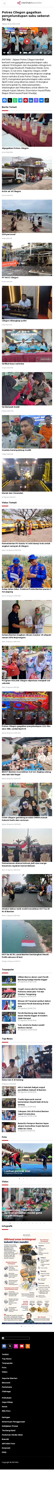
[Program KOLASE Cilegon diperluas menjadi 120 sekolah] (27, 662)
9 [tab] (40, 1223)
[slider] (12, 53)
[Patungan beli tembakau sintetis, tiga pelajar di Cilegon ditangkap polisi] (27, 302)
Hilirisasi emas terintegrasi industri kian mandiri (26, 1317)
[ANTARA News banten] (29, 3)
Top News (7, 1039)
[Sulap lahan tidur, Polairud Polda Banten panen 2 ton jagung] (27, 571)
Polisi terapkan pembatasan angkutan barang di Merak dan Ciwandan (26, 491)
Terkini (5, 1354)
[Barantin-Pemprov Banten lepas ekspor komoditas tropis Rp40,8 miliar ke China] (9, 1127)
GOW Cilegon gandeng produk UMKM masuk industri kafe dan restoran (24, 818)
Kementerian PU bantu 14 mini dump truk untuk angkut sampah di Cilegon (26, 544)
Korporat (6, 1448)
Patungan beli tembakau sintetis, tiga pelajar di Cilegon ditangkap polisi (26, 319)
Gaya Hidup (7, 1402)
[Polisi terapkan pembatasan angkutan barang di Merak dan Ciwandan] (27, 475)
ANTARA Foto (8, 1443)
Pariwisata (7, 1387)
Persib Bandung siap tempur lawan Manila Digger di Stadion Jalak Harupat (32, 1015)
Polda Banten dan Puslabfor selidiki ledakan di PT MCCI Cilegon (25, 276)
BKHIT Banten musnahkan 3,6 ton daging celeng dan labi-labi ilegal (26, 773)
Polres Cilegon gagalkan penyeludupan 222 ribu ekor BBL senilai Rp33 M (26, 727)
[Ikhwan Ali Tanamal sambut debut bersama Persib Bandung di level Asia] (9, 1005)
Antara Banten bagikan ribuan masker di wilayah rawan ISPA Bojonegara (26, 636)
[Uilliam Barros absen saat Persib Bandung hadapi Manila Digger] (9, 981)
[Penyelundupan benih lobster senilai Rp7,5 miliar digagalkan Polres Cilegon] (27, 130)
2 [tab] (23, 1178)
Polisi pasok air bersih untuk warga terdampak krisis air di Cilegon (26, 190)
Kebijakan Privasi (10, 1426)
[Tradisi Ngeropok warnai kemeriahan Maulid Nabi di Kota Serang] (9, 1103)
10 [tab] (44, 1223)
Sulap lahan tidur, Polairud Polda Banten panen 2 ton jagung (26, 590)
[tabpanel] (27, 1160)
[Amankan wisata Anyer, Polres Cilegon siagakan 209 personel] (27, 216)
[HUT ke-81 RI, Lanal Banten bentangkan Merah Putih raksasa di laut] (27, 936)
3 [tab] (27, 1178)
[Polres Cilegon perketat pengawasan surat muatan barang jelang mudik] (27, 432)
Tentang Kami (8, 1430)
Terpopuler (8, 969)
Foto (4, 1137)
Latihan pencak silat (17, 1171)
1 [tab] (19, 1178)
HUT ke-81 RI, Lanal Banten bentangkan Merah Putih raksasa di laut (25, 955)
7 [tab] (32, 1223)
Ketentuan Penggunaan (13, 1422)
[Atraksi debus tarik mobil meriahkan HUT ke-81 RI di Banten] (27, 890)
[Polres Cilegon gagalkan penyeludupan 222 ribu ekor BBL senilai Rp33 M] (27, 708)
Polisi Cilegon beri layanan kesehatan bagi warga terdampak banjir (27, 405)
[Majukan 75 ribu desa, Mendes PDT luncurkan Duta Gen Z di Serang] (27, 1061)
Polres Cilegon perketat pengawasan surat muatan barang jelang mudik (24, 448)
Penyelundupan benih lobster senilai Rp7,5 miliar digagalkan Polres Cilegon (26, 146)
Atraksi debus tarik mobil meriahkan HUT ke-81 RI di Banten (26, 910)
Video (5, 1181)
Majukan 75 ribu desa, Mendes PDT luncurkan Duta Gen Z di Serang (25, 1078)
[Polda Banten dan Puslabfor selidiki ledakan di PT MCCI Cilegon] (27, 259)
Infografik (7, 1226)
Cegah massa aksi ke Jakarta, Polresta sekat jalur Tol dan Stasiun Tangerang (32, 991)
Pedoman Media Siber (12, 1435)
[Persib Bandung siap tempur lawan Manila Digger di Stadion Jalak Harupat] (9, 1017)
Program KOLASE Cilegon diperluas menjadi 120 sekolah (26, 681)
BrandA (5, 1439)
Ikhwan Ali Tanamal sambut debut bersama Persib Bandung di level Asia (34, 1003)
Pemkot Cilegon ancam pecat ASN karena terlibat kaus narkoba (23, 362)
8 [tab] (36, 1223)
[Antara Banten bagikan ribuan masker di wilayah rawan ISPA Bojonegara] (27, 616)
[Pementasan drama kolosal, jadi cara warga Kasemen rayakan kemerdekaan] (27, 845)
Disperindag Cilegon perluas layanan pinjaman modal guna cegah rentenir (23, 1212)
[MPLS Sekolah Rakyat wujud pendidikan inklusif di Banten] (9, 1091)
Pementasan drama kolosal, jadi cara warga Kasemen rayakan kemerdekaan (24, 864)
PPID (4, 1452)
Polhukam (6, 1398)
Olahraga (6, 1391)
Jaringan (6, 1417)
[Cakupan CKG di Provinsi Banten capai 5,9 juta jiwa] (9, 1115)
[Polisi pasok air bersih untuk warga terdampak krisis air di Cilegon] (27, 173)
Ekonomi (6, 1383)
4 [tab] (31, 1178)
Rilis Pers (6, 1411)
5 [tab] (34, 1178)
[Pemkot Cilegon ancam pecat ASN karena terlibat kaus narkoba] (27, 345)
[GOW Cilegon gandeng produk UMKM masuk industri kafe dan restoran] (27, 799)
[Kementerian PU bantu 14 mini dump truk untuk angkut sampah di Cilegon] (27, 525)
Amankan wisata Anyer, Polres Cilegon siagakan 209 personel (26, 233)
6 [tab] (29, 1223)
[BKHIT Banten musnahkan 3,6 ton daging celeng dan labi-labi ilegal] (27, 754)
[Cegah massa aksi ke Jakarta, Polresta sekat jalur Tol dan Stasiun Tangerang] (9, 993)
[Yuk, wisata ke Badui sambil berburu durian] (9, 1029)
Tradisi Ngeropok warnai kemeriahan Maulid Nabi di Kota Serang (33, 1102)
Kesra (4, 1406)
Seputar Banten (9, 1378)
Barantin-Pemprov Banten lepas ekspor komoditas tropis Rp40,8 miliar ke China (33, 1126)
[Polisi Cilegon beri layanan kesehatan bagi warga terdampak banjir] (27, 388)
